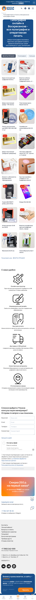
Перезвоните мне (13, 550)
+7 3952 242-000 (8, 549)
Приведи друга (6, 539)
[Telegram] (25, 8)
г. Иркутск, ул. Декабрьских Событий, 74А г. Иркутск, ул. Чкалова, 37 (14, 556)
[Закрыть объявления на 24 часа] (34, 2)
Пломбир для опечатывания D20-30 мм (26, 128)
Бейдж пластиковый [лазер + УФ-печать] (8, 103)
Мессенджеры (5, 550)
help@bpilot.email (7, 502)
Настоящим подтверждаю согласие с (14, 464)
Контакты (4, 525)
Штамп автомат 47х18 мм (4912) (8, 226)
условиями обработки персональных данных (13, 460)
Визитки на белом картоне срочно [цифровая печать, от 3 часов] (26, 79)
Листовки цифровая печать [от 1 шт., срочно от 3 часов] (26, 153)
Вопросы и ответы (7, 530)
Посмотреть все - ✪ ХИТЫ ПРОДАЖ (13, 258)
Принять (25, 590)
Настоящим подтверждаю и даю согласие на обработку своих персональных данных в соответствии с (16, 458)
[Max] (29, 8)
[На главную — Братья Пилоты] (7, 8)
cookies (12, 581)
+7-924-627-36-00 (7, 511)
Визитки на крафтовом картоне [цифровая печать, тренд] (26, 227)
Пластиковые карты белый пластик (25, 103)
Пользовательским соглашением (12, 465)
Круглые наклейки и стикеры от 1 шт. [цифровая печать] (25, 178)
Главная (3, 13)
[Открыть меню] (33, 8)
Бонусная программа (8, 536)
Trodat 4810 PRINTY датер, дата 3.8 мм (7, 202)
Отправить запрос (18, 469)
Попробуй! (5, 534)
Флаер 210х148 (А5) (25, 202)
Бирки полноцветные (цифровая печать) (8, 78)
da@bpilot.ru (5, 560)
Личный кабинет (6, 527)
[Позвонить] (21, 8)
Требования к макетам (8, 532)
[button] (18, 2)
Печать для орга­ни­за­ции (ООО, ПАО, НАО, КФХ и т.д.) (9, 128)
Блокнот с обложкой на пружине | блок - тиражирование (9, 178)
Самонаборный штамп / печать (26, 251)
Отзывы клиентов (7, 541)
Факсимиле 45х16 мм (8, 251)
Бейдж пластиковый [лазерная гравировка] (9, 152)
